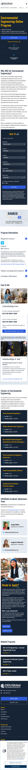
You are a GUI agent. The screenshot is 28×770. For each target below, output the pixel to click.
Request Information (5, 7)
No (7, 183)
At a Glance (3, 714)
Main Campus (4, 733)
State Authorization (5, 716)
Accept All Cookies (16, 766)
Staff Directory (4, 718)
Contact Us (3, 731)
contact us (8, 620)
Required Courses (7, 239)
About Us (3, 709)
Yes (4, 183)
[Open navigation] (26, 4)
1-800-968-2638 (6, 693)
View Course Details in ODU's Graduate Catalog (12, 264)
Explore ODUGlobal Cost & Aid (14, 331)
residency (13, 337)
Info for (21, 7)
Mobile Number (5, 168)
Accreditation (4, 712)
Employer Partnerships (6, 729)
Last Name (5, 155)
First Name (4, 148)
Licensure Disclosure (9, 276)
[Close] (26, 742)
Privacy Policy (21, 759)
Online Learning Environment (12, 271)
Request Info (7, 630)
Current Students (13, 7)
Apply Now (14, 37)
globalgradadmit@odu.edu (14, 510)
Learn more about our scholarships (11, 379)
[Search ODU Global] (26, 8)
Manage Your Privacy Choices (16, 762)
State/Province (5, 175)
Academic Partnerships (6, 726)
